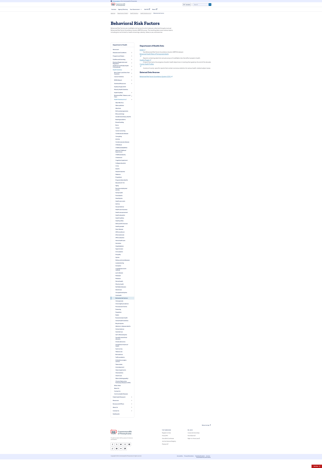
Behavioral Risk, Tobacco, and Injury (122, 96)
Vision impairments (120, 370)
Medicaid (118, 275)
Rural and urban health (121, 318)
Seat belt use (119, 332)
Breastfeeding (119, 122)
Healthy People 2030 (120, 86)
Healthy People (145, 60)
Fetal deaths (118, 195)
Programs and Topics (118, 56)
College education (120, 163)
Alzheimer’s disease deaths (122, 326)
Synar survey (119, 349)
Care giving (118, 136)
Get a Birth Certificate (168, 438)
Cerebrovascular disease (122, 142)
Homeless (118, 243)
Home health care (120, 240)
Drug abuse (118, 177)
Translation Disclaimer (200, 456)
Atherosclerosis (119, 235)
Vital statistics (119, 372)
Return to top (205, 425)
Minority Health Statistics (121, 89)
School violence (119, 329)
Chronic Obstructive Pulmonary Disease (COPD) (123, 381)
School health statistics (121, 320)
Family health (119, 192)
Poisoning (118, 309)
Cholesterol (118, 157)
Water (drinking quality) (121, 378)
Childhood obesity (120, 154)
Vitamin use (118, 375)
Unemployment (119, 367)
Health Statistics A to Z (120, 99)
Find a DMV (165, 435)
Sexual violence (119, 206)
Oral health (118, 295)
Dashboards (116, 414)
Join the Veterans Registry (169, 441)
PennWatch (191, 435)
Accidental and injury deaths (123, 116)
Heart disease (119, 229)
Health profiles (119, 220)
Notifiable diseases (120, 287)
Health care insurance (121, 209)
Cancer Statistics (119, 76)
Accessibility (180, 456)
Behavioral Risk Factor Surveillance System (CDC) (156, 76)
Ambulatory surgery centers (120, 360)
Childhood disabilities (121, 147)
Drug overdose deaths (121, 180)
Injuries (117, 257)
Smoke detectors (120, 341)
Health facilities (119, 218)
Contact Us (117, 391)
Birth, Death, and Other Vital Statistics (121, 73)
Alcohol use (118, 289)
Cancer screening (120, 130)
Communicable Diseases (121, 394)
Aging (117, 185)
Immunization (119, 251)
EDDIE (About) (118, 80)
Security (208, 456)
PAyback (164, 444)
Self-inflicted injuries (121, 334)
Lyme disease (119, 273)
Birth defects (119, 354)
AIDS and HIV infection (121, 223)
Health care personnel (121, 212)
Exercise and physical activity (121, 189)
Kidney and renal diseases (122, 260)
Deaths (117, 168)
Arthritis (117, 139)
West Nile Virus (119, 102)
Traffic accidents (120, 357)
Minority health (119, 284)
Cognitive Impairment (121, 160)
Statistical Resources (120, 83)
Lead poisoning (119, 263)
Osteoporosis (119, 301)
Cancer (117, 128)
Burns (117, 125)
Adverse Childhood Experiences (120, 151)
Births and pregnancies (121, 111)
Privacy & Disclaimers (189, 456)
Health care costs (120, 201)
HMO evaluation (119, 237)
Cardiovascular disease (121, 133)
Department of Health (120, 45)
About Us (116, 388)
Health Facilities (118, 92)
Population (118, 312)
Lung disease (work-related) (121, 269)
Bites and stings (119, 114)
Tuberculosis (118, 364)
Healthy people (119, 226)
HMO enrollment (120, 232)
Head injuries (119, 198)
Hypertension (119, 249)
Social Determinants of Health (121, 345)
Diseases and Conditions (119, 52)
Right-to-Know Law (193, 438)
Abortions (118, 108)
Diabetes (118, 174)
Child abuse (118, 144)
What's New (117, 385)
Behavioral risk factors (121, 298)
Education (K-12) (120, 182)
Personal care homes (121, 306)
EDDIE (142, 50)
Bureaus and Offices (118, 404)
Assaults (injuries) (120, 171)
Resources (116, 400)
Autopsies (118, 265)
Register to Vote (166, 433)
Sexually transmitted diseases (121, 338)
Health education (120, 215)
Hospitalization (119, 246)
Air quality (118, 254)
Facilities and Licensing (119, 59)
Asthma (117, 204)
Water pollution (119, 105)
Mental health (119, 281)
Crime (117, 166)
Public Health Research (119, 397)
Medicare (118, 278)
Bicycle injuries (119, 323)
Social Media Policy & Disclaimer (203, 457)
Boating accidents (120, 119)
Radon (117, 315)
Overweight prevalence (122, 303)
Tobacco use (118, 351)
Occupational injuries (121, 292)
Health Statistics (117, 69)
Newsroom (116, 49)
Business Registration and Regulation (120, 62)
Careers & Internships (193, 433)
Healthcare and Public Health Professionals (121, 66)
